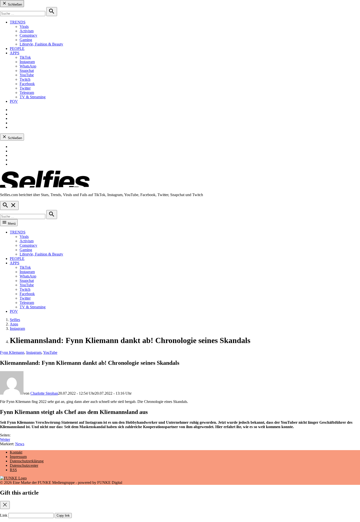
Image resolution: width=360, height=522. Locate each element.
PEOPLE (17, 48)
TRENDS (17, 22)
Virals (24, 26)
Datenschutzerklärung (27, 461)
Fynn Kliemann (12, 352)
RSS (13, 470)
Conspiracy (28, 35)
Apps (14, 324)
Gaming (26, 40)
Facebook (27, 84)
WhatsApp (28, 66)
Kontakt (16, 452)
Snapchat (27, 70)
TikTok (25, 57)
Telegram (27, 92)
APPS (14, 53)
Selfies (15, 320)
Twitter (25, 88)
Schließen (14, 4)
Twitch (25, 79)
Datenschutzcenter (24, 465)
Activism (27, 31)
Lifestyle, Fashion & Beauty (41, 44)
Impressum (18, 457)
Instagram (27, 62)
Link (3, 515)
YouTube (27, 75)
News (19, 444)
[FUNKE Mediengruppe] (13, 478)
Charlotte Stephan (44, 393)
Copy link (63, 515)
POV (14, 101)
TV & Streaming (33, 97)
